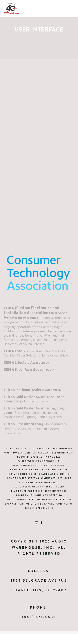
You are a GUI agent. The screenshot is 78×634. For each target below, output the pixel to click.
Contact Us (64, 503)
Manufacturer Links (56, 478)
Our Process (13, 452)
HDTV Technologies (23, 474)
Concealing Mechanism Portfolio (39, 486)
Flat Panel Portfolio (27, 491)
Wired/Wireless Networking (39, 461)
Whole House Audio (27, 465)
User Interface (55, 491)
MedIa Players (54, 465)
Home (10, 448)
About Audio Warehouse (33, 448)
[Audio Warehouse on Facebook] (41, 522)
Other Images (45, 503)
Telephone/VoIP (62, 452)
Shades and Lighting (54, 474)
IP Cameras (52, 457)
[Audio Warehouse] (36, 522)
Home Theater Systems (22, 478)
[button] (12, 82)
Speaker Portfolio (19, 503)
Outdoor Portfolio (56, 499)
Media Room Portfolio (23, 499)
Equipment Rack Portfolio (38, 482)
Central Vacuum (37, 452)
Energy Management (25, 469)
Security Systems (30, 457)
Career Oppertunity (39, 508)
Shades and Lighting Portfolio (39, 495)
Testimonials (62, 448)
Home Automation (55, 469)
